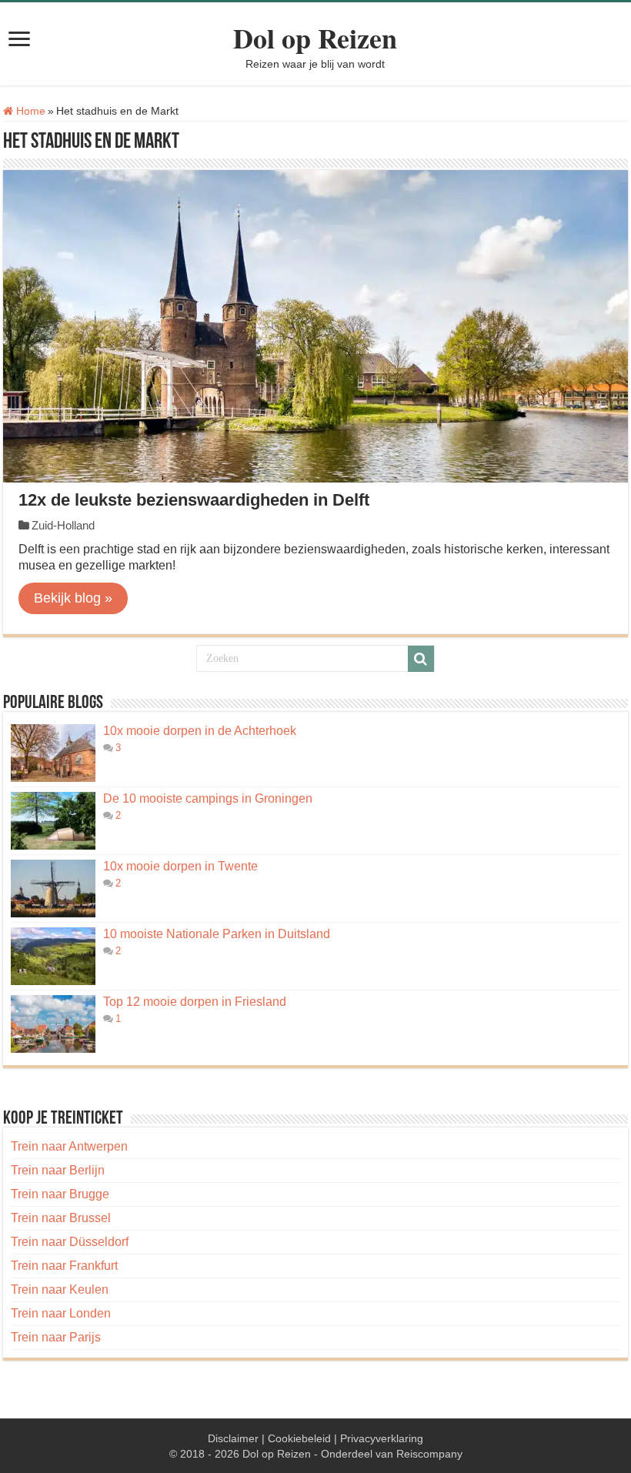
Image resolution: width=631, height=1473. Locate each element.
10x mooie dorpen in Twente (180, 866)
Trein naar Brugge (60, 1194)
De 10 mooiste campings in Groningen (207, 798)
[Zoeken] (421, 659)
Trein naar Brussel (61, 1217)
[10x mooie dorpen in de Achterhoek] (53, 753)
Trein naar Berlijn (58, 1170)
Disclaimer (233, 1438)
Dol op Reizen (315, 38)
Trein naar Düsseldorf (70, 1241)
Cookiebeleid (299, 1438)
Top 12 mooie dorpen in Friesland (194, 1001)
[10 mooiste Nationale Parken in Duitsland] (53, 956)
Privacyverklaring (381, 1438)
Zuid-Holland (63, 525)
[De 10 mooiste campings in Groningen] (53, 821)
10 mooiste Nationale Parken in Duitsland (216, 933)
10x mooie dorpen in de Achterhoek (199, 730)
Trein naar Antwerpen (69, 1146)
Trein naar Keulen (60, 1289)
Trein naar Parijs (56, 1337)
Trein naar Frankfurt (64, 1265)
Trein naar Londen (61, 1313)
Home (29, 111)
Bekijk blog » (73, 598)
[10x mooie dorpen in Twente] (53, 888)
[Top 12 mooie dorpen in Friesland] (53, 1024)
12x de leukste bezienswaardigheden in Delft (193, 499)
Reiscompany (429, 1454)
